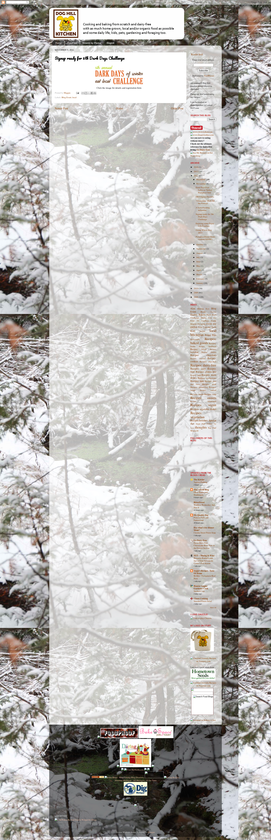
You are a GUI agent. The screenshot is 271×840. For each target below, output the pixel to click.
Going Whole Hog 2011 (204, 231)
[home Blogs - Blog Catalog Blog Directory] (124, 777)
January (200, 283)
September (201, 248)
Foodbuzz (205, 320)
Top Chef (212, 427)
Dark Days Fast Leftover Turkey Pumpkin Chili (204, 190)
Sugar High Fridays (204, 423)
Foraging (201, 323)
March (199, 274)
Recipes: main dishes (203, 376)
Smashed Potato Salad (203, 601)
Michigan (197, 334)
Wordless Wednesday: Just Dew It (204, 506)
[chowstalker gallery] (201, 131)
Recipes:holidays (199, 420)
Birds (207, 309)
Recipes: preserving (199, 387)
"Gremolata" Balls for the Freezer (205, 202)
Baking (200, 308)
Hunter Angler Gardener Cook (201, 587)
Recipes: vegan (203, 404)
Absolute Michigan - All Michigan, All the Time (136, 780)
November (201, 183)
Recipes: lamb (195, 375)
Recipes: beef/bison (207, 346)
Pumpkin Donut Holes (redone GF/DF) (205, 238)
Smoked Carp (199, 591)
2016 (196, 167)
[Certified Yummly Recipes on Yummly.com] (203, 661)
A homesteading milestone (203, 208)
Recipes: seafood (208, 390)
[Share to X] (88, 93)
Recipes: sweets (203, 397)
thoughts (201, 427)
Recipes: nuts (197, 381)
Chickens (213, 312)
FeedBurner (209, 75)
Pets (214, 335)
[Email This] (83, 93)
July (198, 257)
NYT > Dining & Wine (204, 555)
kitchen (202, 331)
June (198, 261)
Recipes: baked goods (203, 340)
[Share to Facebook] (91, 93)
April (199, 270)
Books (203, 311)
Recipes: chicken (208, 352)
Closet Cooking (201, 598)
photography (195, 339)
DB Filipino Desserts (205, 196)
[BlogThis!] (86, 93)
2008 (196, 297)
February (200, 278)
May (198, 266)
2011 (196, 175)
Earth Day (212, 318)
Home (58, 43)
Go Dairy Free (203, 149)
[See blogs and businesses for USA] (98, 777)
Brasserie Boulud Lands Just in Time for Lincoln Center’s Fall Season (203, 561)
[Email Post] (77, 92)
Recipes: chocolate (203, 355)
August (199, 253)
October (200, 244)
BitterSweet (199, 502)
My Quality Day (201, 515)
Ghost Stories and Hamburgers (201, 493)
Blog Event (66, 97)
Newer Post (61, 108)
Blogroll (110, 43)
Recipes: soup (210, 394)
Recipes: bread (198, 349)
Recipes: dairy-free (203, 365)
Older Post (177, 108)
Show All (213, 607)
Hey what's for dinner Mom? (204, 529)
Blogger (151, 832)
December (201, 179)
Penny (208, 335)
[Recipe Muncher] (153, 766)
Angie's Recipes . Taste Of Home (204, 572)
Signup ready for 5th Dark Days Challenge (205, 217)
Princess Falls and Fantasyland (201, 519)
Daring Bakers (197, 314)
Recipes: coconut (197, 358)
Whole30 (194, 430)
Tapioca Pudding (200, 482)
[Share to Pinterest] (94, 93)
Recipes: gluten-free (206, 371)
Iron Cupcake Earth (207, 327)
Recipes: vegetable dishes (203, 409)
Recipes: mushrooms (207, 378)
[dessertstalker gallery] (202, 134)
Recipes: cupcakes (208, 361)
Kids (192, 331)
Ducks (203, 317)
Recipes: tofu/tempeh (203, 401)
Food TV (194, 320)
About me (72, 43)
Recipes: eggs (198, 368)
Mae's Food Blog (201, 489)
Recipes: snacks (197, 394)
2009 (196, 292)
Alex (192, 308)
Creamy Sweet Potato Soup (205, 532)
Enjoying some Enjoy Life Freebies (205, 224)
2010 (196, 288)
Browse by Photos (91, 43)
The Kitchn (199, 479)
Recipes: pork (209, 384)
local (74, 97)
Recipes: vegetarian (197, 415)
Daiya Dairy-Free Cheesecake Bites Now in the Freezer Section (204, 545)
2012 (196, 171)
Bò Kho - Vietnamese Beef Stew (204, 577)
